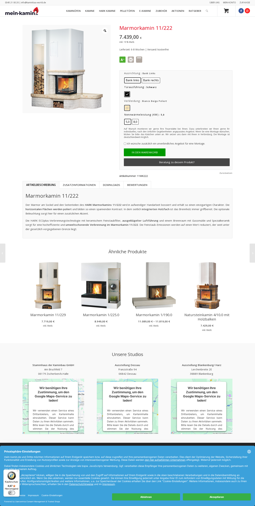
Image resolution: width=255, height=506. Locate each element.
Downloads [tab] (111, 185)
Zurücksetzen (225, 173)
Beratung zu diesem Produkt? (177, 162)
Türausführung (134, 87)
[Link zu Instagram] (247, 10)
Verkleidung (132, 101)
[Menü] (17, 472)
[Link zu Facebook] (241, 10)
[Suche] (206, 10)
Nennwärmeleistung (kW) (141, 114)
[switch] (11, 493)
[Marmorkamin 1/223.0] (2, 253)
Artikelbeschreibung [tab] (41, 185)
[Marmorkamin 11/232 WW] (252, 253)
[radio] (133, 80)
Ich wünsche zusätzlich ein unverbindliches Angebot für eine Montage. (166, 143)
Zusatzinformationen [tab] (79, 185)
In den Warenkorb (145, 152)
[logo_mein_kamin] (22, 10)
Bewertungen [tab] (137, 185)
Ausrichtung (132, 73)
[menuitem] (214, 2)
